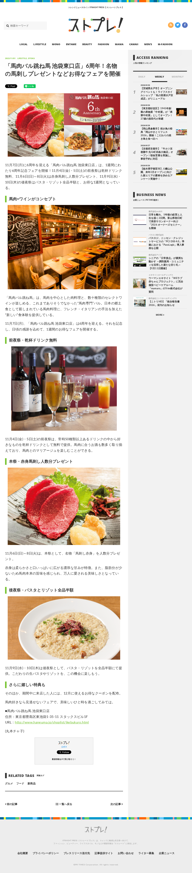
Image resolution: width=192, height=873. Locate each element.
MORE (159, 314)
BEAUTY (87, 44)
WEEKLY (159, 76)
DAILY (141, 76)
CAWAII (133, 44)
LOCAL (24, 44)
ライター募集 (146, 853)
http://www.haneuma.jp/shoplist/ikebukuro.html (52, 722)
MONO (56, 44)
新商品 (31, 783)
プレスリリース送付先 (77, 853)
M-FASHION (165, 44)
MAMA (119, 44)
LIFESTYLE (39, 44)
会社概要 (22, 853)
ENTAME (71, 44)
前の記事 (11, 804)
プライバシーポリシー (46, 853)
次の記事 (116, 804)
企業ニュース (167, 853)
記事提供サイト (104, 853)
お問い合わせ (126, 853)
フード (20, 783)
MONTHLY (178, 76)
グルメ (9, 783)
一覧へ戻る (65, 804)
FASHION (103, 44)
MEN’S (148, 44)
